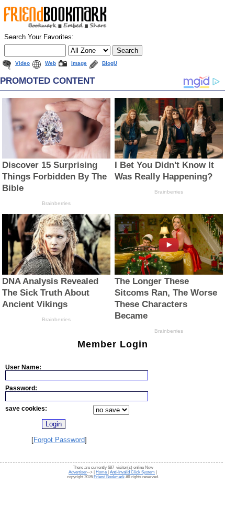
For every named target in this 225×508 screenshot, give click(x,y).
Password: (21, 388)
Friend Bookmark (109, 477)
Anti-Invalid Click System (132, 472)
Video (22, 63)
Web (50, 63)
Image (79, 63)
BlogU (109, 63)
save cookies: (26, 408)
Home (102, 472)
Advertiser (78, 472)
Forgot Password (59, 440)
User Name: (23, 367)
